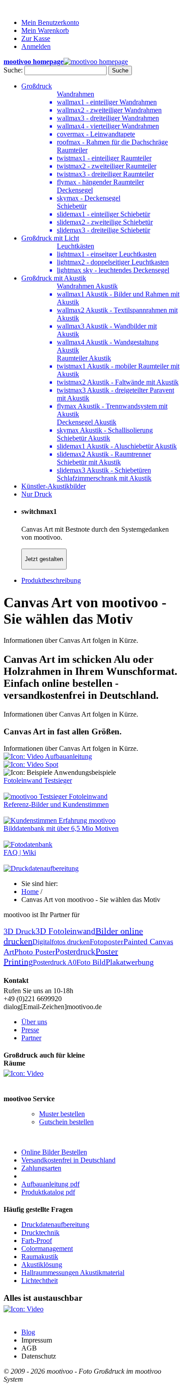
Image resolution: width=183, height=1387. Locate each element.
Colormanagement (47, 1248)
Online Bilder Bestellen (54, 1152)
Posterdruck (75, 951)
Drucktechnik (40, 1232)
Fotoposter (106, 942)
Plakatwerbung (130, 962)
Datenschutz (38, 1356)
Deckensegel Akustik (86, 422)
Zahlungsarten (41, 1168)
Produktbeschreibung (51, 580)
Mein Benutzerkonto (50, 22)
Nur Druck (36, 494)
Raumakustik (39, 1256)
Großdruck (36, 86)
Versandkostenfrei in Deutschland (68, 1160)
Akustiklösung (41, 1264)
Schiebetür (72, 206)
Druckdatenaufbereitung (55, 1224)
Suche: (13, 70)
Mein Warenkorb (45, 30)
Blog (28, 1332)
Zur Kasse (35, 38)
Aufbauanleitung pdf (50, 1184)
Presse (30, 1030)
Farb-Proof (36, 1240)
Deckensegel (75, 190)
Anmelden (36, 46)
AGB (29, 1348)
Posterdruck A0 (54, 962)
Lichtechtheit (39, 1280)
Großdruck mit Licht (50, 238)
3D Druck (20, 931)
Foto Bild (91, 962)
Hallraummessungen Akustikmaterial (72, 1272)
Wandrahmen (75, 94)
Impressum (36, 1340)
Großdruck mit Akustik (53, 278)
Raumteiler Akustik (84, 358)
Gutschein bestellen (66, 1122)
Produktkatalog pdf (48, 1192)
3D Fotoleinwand (65, 931)
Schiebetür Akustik (83, 438)
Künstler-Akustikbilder (53, 486)
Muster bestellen (62, 1114)
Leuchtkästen (75, 246)
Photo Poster (34, 951)
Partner (31, 1038)
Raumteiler (72, 150)
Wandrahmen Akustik (87, 286)
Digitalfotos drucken (61, 942)
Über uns (34, 1022)
